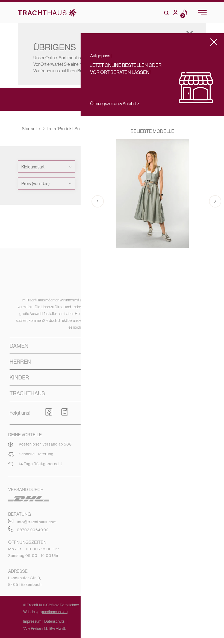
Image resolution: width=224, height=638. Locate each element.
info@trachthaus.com (37, 522)
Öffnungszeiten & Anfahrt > (114, 103)
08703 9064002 (33, 529)
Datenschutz (54, 621)
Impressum (32, 621)
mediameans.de (54, 611)
